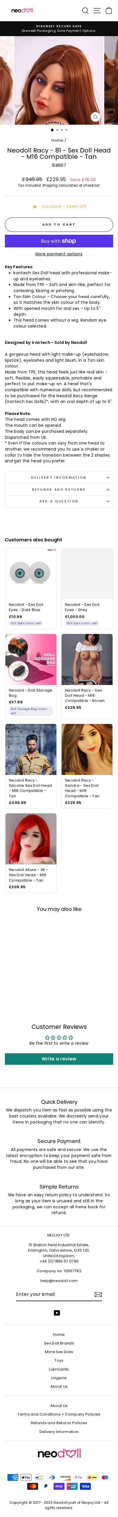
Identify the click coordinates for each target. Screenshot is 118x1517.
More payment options (59, 254)
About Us (59, 1386)
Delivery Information (58, 477)
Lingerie (59, 1377)
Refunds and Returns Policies (59, 1422)
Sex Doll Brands (59, 1343)
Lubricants (59, 1369)
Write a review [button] (59, 1059)
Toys (58, 1360)
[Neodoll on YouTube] (57, 1313)
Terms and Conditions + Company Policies (58, 1414)
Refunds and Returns (59, 489)
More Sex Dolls (59, 1351)
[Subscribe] (98, 1294)
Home (57, 140)
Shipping (50, 185)
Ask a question (59, 501)
